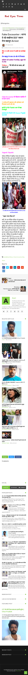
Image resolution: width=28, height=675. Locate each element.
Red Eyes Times (14, 16)
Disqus (11, 457)
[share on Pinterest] (18, 267)
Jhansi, (22, 47)
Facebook (18, 457)
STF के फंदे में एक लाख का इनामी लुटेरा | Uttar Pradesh (13, 338)
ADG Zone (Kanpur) (7, 385)
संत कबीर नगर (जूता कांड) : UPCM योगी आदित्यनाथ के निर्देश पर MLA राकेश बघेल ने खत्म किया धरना (14, 563)
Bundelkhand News (10, 27)
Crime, (13, 47)
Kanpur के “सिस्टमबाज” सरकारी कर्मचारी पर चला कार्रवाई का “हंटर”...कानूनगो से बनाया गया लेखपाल (17, 543)
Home (4, 27)
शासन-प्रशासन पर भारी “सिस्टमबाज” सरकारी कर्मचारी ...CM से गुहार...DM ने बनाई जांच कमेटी (17, 573)
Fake (4, 29)
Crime (17, 27)
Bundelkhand (5, 407)
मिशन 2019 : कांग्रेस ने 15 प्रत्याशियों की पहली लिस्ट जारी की (14, 524)
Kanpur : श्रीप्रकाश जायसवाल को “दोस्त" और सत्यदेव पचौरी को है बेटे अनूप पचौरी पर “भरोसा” (14, 515)
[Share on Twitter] (7, 267)
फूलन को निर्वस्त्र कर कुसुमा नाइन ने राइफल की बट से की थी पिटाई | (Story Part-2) (16, 582)
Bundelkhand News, (7, 47)
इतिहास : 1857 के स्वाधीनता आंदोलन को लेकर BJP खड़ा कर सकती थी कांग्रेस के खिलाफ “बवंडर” (13, 554)
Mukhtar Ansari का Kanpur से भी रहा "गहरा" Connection (16, 505)
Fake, (20, 47)
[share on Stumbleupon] (22, 267)
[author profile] (3, 46)
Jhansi (7, 29)
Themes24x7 (18, 670)
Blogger (5, 457)
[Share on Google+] (11, 267)
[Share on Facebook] (3, 267)
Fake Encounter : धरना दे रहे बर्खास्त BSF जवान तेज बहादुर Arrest (14, 37)
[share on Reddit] (3, 271)
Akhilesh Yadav (5, 443)
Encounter (21, 27)
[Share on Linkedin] (15, 267)
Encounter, (16, 47)
